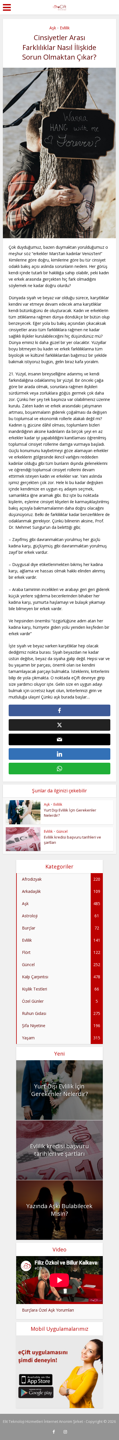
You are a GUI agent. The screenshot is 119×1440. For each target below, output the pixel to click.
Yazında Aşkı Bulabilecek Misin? (59, 1209)
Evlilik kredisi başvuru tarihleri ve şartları (59, 1150)
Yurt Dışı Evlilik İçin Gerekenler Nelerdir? (59, 1090)
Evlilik (65, 28)
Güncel (62, 831)
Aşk (52, 28)
